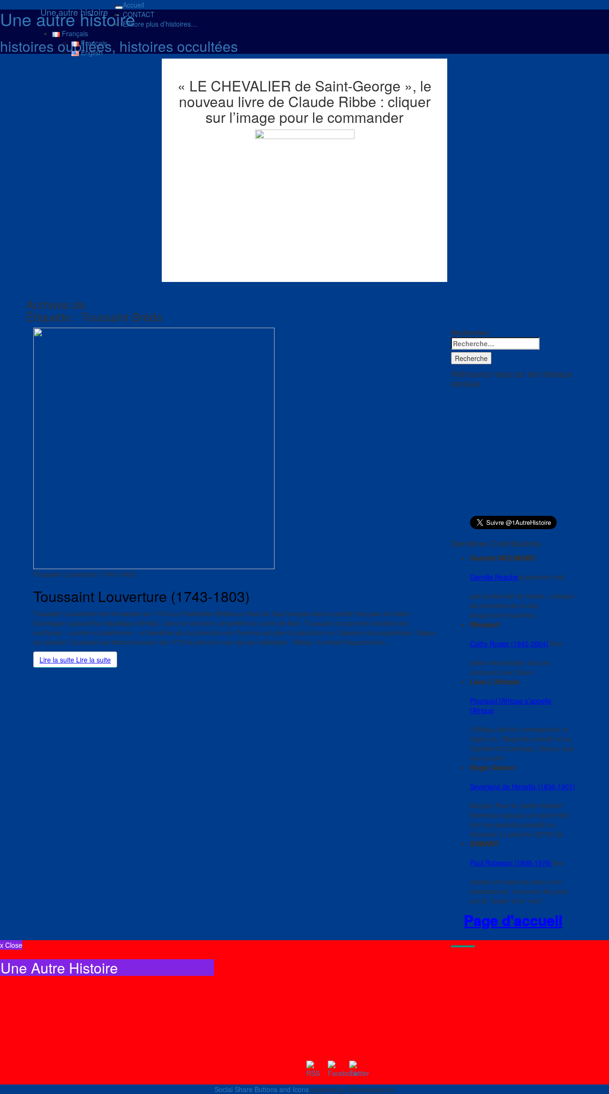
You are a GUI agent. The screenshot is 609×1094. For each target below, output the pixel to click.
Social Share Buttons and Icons (262, 1089)
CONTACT (139, 14)
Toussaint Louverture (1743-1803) (141, 596)
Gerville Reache (494, 577)
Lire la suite (75, 659)
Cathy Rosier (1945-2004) (509, 643)
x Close (11, 945)
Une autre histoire (74, 12)
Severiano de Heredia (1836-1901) (522, 786)
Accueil (133, 5)
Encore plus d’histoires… (160, 24)
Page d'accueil (513, 920)
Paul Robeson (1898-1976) (511, 862)
